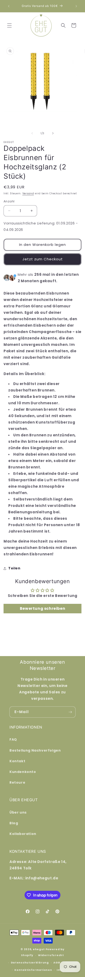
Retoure (17, 782)
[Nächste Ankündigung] (76, 6)
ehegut (39, 949)
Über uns (18, 812)
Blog (13, 823)
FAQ (13, 739)
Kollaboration (22, 833)
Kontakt (17, 761)
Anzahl (9, 201)
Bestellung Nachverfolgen (35, 750)
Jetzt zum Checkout (42, 259)
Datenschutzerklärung (30, 962)
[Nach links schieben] (32, 133)
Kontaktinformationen (33, 970)
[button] (9, 25)
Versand (28, 193)
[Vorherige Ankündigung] (9, 6)
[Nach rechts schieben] (53, 133)
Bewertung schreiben (42, 608)
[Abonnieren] (70, 712)
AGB (56, 962)
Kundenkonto (22, 771)
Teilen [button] (14, 568)
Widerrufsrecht (51, 955)
